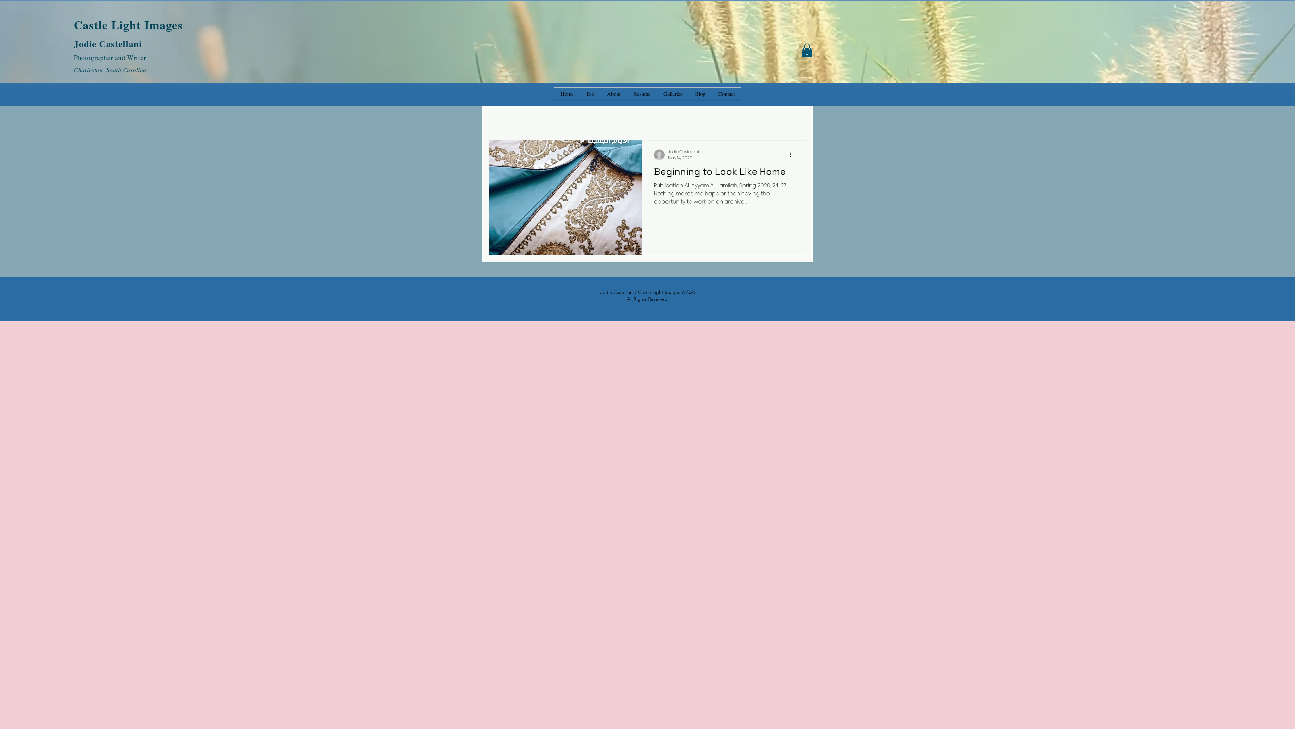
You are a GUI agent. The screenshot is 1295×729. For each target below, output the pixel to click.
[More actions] (792, 155)
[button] (807, 50)
